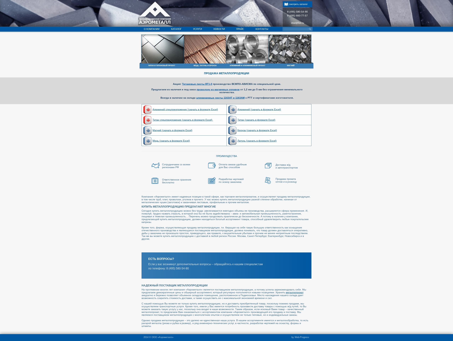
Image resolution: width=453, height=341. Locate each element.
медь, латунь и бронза (205, 65)
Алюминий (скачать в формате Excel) (259, 109)
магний (290, 65)
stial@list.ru (297, 22)
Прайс (240, 29)
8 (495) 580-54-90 (297, 11)
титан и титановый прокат (161, 65)
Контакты (262, 29)
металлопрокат (294, 292)
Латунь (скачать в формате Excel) (257, 140)
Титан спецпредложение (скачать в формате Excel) (183, 119)
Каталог (176, 29)
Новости (219, 29)
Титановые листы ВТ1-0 (197, 84)
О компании (151, 29)
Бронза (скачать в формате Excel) (257, 130)
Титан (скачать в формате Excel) (256, 119)
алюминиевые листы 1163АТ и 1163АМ (220, 97)
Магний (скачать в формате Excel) (172, 130)
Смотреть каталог (298, 4)
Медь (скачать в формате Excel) (171, 140)
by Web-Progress (300, 337)
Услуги (197, 29)
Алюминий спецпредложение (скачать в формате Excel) (185, 109)
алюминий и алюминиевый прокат (247, 65)
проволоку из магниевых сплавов (218, 89)
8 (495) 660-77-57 (297, 15)
